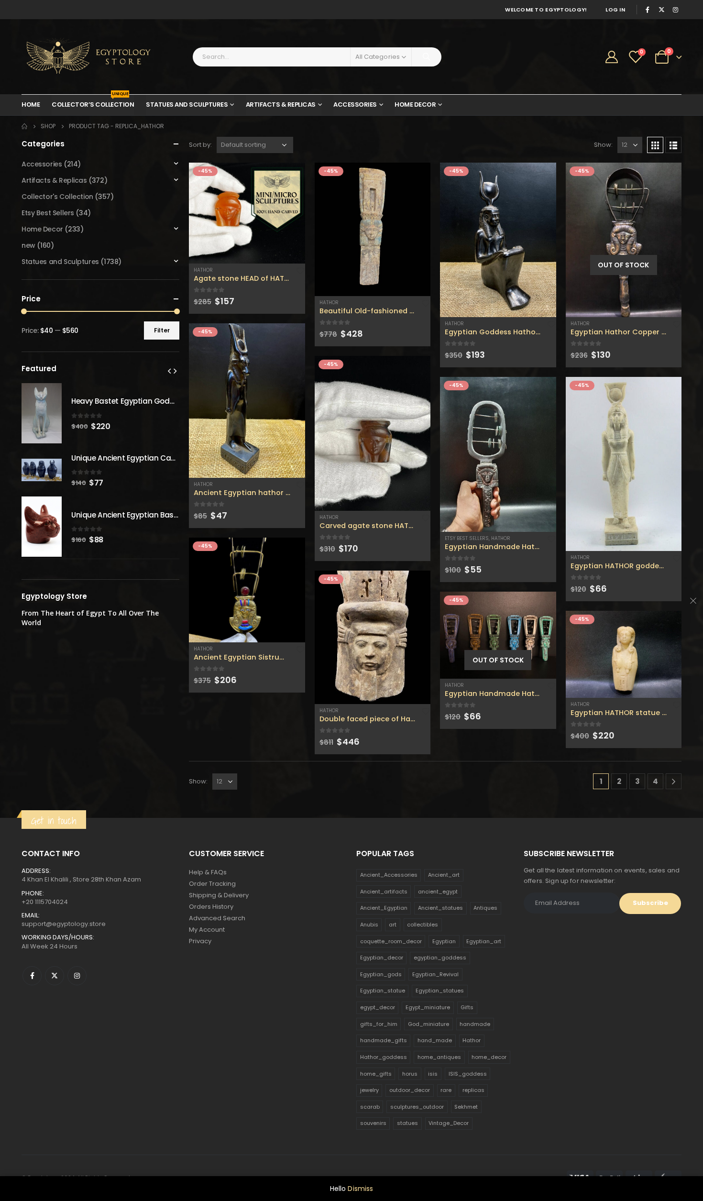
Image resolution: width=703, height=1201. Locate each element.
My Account (207, 929)
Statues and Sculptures (187, 104)
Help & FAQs (208, 872)
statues (407, 1123)
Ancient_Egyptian (383, 908)
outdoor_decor (409, 1090)
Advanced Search (217, 918)
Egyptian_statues (440, 990)
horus (409, 1074)
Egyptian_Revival (435, 974)
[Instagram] (675, 9)
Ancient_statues (440, 908)
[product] (247, 213)
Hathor (203, 270)
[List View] (673, 145)
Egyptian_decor (381, 957)
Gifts (467, 1007)
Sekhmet (466, 1107)
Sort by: (200, 144)
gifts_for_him (378, 1024)
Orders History (211, 906)
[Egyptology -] (81, 56)
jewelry (369, 1090)
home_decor (489, 1057)
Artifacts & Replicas (281, 104)
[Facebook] (647, 9)
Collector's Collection (57, 196)
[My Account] (611, 57)
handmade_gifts (383, 1040)
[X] (661, 9)
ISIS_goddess (468, 1074)
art (392, 924)
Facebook (32, 975)
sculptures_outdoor (417, 1107)
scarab (370, 1107)
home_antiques (439, 1057)
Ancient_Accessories (388, 875)
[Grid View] (655, 145)
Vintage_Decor (448, 1123)
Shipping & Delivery (219, 895)
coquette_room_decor (391, 941)
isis (433, 1074)
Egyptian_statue (382, 990)
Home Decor (415, 104)
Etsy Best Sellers (467, 538)
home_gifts (376, 1074)
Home (31, 104)
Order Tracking (212, 883)
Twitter (54, 975)
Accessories (355, 104)
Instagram (77, 975)
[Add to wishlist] (300, 270)
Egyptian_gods (381, 974)
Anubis (369, 924)
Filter (162, 330)
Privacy (200, 941)
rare (445, 1090)
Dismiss (360, 1188)
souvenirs (373, 1123)
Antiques (485, 908)
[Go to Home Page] (24, 126)
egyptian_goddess (440, 957)
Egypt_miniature (428, 1007)
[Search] (426, 56)
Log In (615, 9)
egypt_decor (377, 1007)
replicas (473, 1090)
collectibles (422, 924)
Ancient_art (444, 875)
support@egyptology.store (64, 923)
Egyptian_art (483, 941)
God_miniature (428, 1024)
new (28, 245)
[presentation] (169, 371)
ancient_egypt (438, 891)
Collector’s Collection (93, 102)
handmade (475, 1024)
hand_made (434, 1040)
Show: (603, 144)
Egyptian (444, 941)
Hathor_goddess (383, 1057)
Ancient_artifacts (383, 891)
